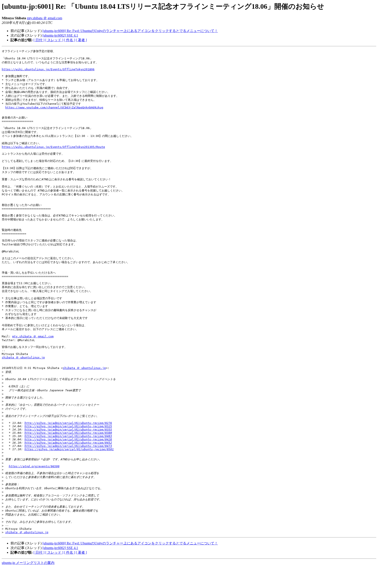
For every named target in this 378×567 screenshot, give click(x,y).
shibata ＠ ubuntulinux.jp (23, 357)
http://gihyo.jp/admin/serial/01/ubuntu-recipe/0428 (68, 439)
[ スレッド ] (54, 40)
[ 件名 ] (69, 40)
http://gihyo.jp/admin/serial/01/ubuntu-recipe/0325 (68, 426)
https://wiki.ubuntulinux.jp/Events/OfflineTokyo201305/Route (53, 147)
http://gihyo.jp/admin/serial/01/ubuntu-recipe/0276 (68, 423)
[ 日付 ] (38, 40)
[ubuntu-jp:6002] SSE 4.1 (60, 35)
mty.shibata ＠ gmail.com (44, 18)
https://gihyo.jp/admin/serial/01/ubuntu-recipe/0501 (69, 449)
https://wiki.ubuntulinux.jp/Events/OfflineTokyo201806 (48, 69)
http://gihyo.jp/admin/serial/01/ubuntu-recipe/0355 (68, 429)
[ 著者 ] (81, 40)
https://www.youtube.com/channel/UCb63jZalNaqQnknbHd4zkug (54, 107)
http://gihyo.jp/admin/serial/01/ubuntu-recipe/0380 (68, 432)
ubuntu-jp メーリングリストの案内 (28, 563)
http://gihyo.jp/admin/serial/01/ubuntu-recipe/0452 (68, 442)
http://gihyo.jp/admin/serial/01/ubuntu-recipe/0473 (68, 446)
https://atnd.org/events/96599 (34, 466)
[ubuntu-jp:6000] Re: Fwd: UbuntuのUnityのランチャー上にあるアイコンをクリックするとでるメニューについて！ (130, 31)
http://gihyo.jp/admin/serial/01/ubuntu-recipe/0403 (68, 436)
